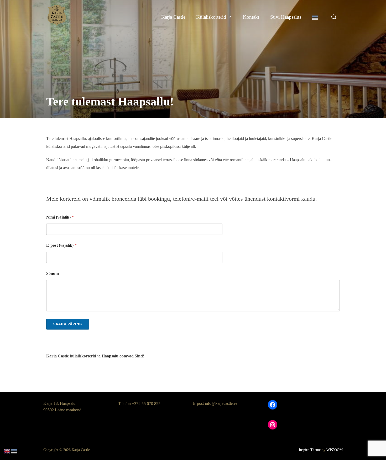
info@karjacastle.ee (221, 403)
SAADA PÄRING (67, 324)
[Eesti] (315, 17)
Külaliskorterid (211, 17)
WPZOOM (334, 450)
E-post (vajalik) (61, 245)
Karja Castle (173, 17)
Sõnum (52, 273)
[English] (7, 450)
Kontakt (251, 17)
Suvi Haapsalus (285, 17)
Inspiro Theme (310, 450)
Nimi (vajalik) (60, 217)
